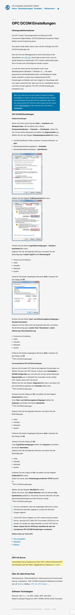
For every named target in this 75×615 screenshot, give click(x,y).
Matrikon (16, 544)
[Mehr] (58, 9)
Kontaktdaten (18, 108)
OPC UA (27, 57)
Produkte (38, 8)
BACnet (20, 584)
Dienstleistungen (25, 8)
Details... (58, 565)
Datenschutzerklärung (36, 609)
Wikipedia (16, 541)
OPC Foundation (19, 539)
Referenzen (49, 8)
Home (14, 8)
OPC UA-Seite (23, 106)
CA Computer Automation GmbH (25, 6)
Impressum (47, 609)
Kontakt (54, 609)
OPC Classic (42, 584)
